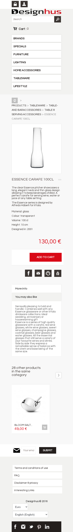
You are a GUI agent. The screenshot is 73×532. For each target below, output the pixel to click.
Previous (52, 375)
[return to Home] (15, 100)
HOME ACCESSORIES (27, 70)
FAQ (16, 475)
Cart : (24, 28)
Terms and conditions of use (31, 468)
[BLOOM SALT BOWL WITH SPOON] (30, 404)
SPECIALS (19, 46)
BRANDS (19, 38)
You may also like (26, 296)
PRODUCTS (19, 105)
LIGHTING (19, 62)
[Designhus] (36, 12)
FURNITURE (21, 54)
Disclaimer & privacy (26, 483)
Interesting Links (24, 490)
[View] (44, 427)
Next (58, 375)
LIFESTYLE (20, 86)
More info (21, 288)
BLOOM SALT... (23, 425)
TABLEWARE (21, 78)
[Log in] (15, 4)
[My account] (24, 4)
